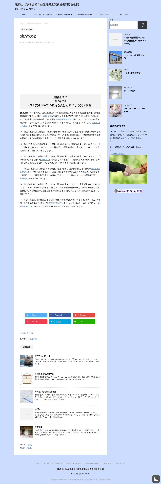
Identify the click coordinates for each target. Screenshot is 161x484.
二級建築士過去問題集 (84, 14)
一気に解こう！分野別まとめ (44, 15)
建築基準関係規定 (63, 119)
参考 (24, 14)
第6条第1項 (47, 116)
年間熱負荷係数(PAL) (44, 374)
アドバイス (129, 138)
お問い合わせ (124, 14)
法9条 (29, 448)
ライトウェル (130, 91)
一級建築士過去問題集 (64, 14)
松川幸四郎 (32, 339)
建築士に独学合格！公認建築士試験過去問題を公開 (47, 4)
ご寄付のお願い (104, 14)
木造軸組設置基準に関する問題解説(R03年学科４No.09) (135, 40)
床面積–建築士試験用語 (45, 392)
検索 (111, 19)
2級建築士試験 (27, 333)
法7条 (37, 409)
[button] (156, 479)
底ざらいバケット (43, 356)
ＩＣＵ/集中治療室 (132, 73)
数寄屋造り (40, 427)
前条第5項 (24, 178)
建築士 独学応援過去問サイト (81, 474)
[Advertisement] (60, 70)
